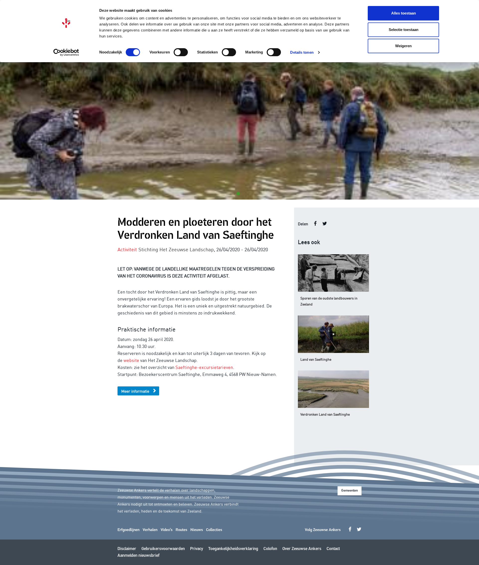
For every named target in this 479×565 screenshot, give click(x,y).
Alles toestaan (403, 13)
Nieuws (196, 530)
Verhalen (150, 530)
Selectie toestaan (403, 29)
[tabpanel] (239, 131)
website (131, 360)
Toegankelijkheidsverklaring (233, 549)
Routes (181, 530)
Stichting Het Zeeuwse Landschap (176, 249)
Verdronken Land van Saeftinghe (325, 414)
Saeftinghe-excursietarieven (204, 367)
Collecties (214, 530)
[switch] (181, 52)
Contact (333, 549)
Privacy (196, 549)
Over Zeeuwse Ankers (301, 549)
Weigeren (403, 46)
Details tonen (301, 52)
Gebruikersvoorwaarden (163, 549)
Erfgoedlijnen (128, 530)
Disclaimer (127, 549)
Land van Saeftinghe (315, 359)
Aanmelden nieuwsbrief (138, 556)
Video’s (166, 530)
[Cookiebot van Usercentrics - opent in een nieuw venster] (66, 52)
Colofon (270, 549)
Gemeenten (349, 491)
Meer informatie (135, 391)
